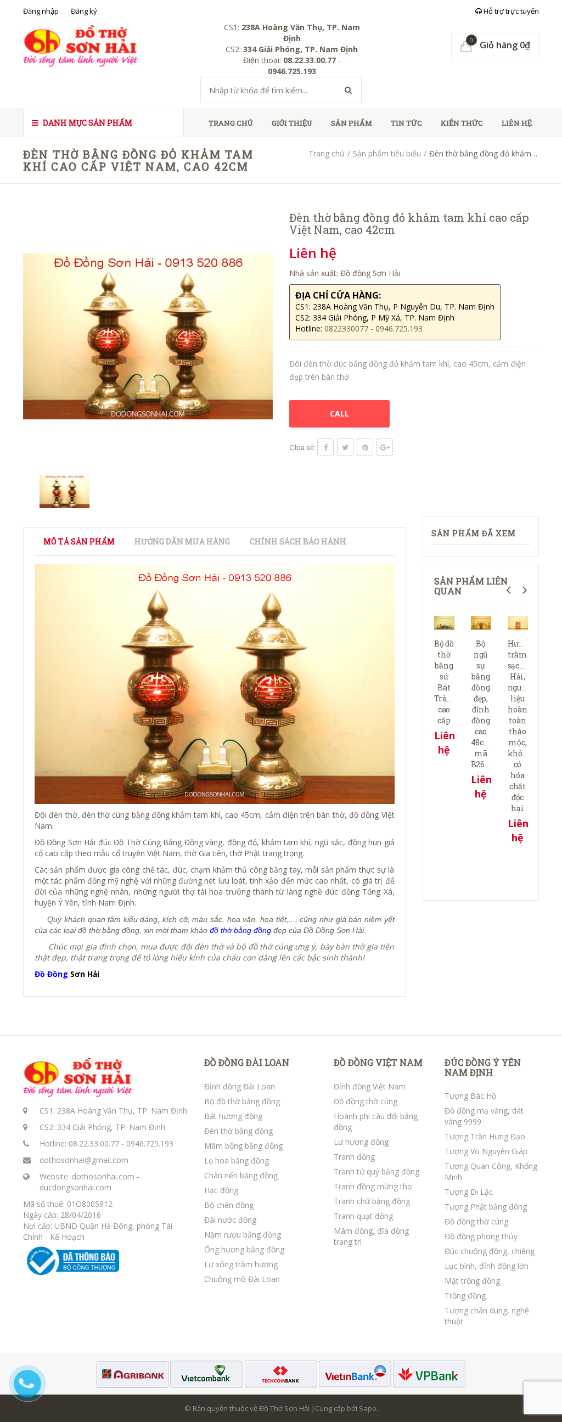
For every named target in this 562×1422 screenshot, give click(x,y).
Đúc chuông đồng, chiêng (490, 1251)
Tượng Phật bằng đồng (486, 1206)
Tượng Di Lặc (469, 1192)
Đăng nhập (41, 11)
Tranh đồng (354, 1156)
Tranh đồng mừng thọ (373, 1186)
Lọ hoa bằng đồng (236, 1160)
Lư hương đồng (361, 1142)
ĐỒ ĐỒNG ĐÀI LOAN (246, 1062)
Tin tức (406, 123)
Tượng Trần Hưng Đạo (485, 1136)
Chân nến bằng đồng (241, 1175)
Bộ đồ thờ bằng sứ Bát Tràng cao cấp (445, 682)
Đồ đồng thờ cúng (365, 1101)
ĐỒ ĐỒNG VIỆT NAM (378, 1062)
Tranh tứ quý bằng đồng (376, 1171)
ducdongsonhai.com (75, 1187)
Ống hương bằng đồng (244, 1249)
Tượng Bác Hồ (470, 1096)
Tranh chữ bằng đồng (372, 1201)
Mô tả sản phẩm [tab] (79, 541)
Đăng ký (84, 11)
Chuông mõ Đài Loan (242, 1279)
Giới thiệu (292, 123)
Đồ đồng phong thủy (481, 1236)
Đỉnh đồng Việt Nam (370, 1086)
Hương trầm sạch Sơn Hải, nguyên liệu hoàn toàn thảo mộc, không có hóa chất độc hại (524, 725)
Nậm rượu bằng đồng (242, 1234)
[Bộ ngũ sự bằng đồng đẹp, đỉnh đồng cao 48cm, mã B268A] (481, 621)
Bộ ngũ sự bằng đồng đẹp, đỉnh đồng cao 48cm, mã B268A (482, 703)
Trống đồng (465, 1295)
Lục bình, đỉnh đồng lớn (487, 1266)
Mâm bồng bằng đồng (243, 1145)
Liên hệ (517, 123)
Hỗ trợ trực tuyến (510, 11)
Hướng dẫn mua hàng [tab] (182, 541)
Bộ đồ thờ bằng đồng (242, 1101)
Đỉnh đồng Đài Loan (239, 1086)
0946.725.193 (149, 1143)
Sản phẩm (351, 123)
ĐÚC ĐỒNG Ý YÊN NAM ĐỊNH (483, 1067)
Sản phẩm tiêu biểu (387, 153)
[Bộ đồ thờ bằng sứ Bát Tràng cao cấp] (444, 621)
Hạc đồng (221, 1190)
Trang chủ (231, 123)
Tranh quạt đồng (363, 1216)
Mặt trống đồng (472, 1280)
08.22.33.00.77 (94, 1143)
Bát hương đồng (233, 1116)
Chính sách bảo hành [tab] (298, 541)
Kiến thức (462, 123)
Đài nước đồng (230, 1220)
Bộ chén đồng (229, 1205)
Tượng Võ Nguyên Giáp (486, 1151)
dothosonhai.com (103, 1176)
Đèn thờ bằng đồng (238, 1131)
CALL (339, 413)
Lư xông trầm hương (241, 1264)
